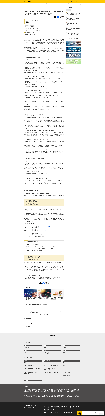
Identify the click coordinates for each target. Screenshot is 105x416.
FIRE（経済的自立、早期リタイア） (50, 368)
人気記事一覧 (46, 347)
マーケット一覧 (46, 352)
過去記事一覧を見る (43, 314)
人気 (45, 345)
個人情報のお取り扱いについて (48, 410)
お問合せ (61, 412)
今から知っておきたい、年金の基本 (50, 364)
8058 (39, 227)
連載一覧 (26, 352)
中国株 (64, 365)
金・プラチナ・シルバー (67, 372)
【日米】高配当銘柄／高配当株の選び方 (31, 372)
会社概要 (57, 412)
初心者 (27, 26)
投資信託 (64, 366)
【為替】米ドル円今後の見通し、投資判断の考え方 (32, 369)
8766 (46, 230)
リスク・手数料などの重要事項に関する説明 (71, 396)
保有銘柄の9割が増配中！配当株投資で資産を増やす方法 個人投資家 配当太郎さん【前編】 (50, 7)
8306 (49, 225)
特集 (26, 360)
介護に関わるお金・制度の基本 (49, 366)
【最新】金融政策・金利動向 (29, 365)
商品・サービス (66, 360)
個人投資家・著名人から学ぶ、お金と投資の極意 (32, 375)
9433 (39, 233)
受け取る (100, 414)
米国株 (64, 364)
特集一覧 (26, 362)
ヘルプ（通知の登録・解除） (68, 412)
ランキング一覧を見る (73, 38)
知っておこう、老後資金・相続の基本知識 (51, 365)
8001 (40, 229)
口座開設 (71, 1)
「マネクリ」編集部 (34, 20)
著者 (64, 345)
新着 (26, 345)
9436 (28, 264)
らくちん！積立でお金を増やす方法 (30, 370)
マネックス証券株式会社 (51, 412)
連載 (26, 350)
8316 (49, 226)
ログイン (76, 1)
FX (63, 369)
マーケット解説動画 (47, 353)
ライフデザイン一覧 (47, 362)
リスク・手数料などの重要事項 (48, 409)
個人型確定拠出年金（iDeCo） (68, 375)
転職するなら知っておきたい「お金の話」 (51, 372)
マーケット (46, 350)
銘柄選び (32, 26)
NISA (63, 373)
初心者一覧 (64, 352)
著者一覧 (64, 347)
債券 (63, 368)
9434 (43, 235)
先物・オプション (66, 371)
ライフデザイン (47, 360)
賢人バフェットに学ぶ (28, 366)
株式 (63, 362)
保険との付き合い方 (47, 369)
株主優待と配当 (27, 373)
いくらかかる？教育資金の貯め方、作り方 (51, 371)
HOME (25, 7)
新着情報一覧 (26, 347)
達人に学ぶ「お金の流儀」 (31, 7)
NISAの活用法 (26, 364)
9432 (39, 232)
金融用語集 (27, 380)
